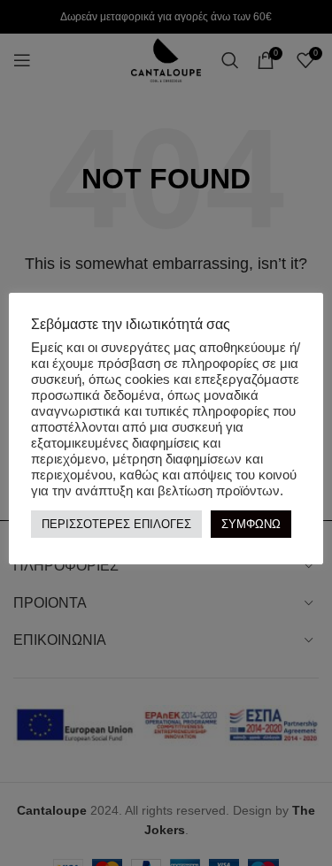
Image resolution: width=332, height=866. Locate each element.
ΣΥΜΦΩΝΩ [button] (251, 524)
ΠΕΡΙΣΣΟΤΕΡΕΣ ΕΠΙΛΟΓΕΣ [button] (116, 524)
